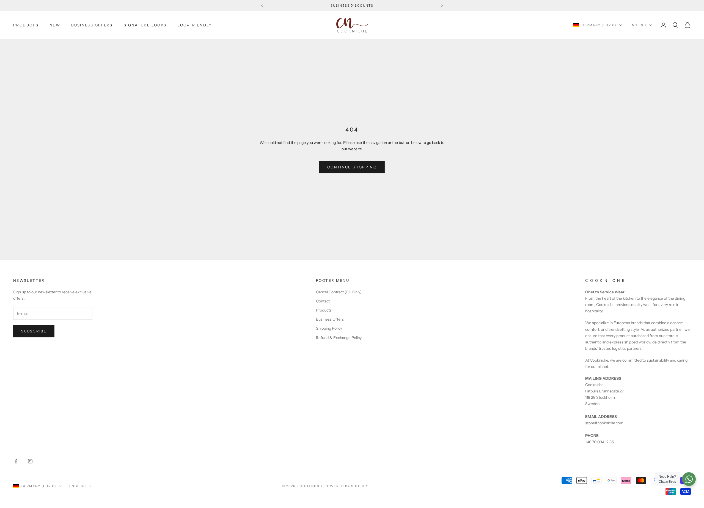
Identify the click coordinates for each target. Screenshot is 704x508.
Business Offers (330, 319)
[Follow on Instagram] (30, 461)
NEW (55, 25)
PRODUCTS (25, 25)
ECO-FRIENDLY (194, 25)
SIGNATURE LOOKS (145, 25)
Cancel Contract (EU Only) (339, 291)
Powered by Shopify (346, 486)
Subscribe (33, 331)
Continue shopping (352, 167)
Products (324, 310)
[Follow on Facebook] (16, 461)
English (637, 25)
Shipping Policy (329, 328)
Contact (323, 301)
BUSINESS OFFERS (92, 25)
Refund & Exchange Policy (339, 337)
